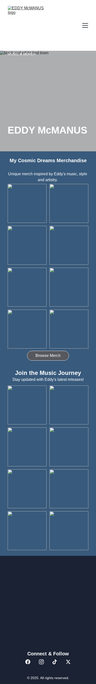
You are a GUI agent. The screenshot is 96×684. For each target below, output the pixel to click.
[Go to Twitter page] (68, 661)
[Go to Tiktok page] (54, 661)
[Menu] (85, 25)
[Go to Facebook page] (27, 661)
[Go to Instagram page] (41, 661)
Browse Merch (48, 355)
